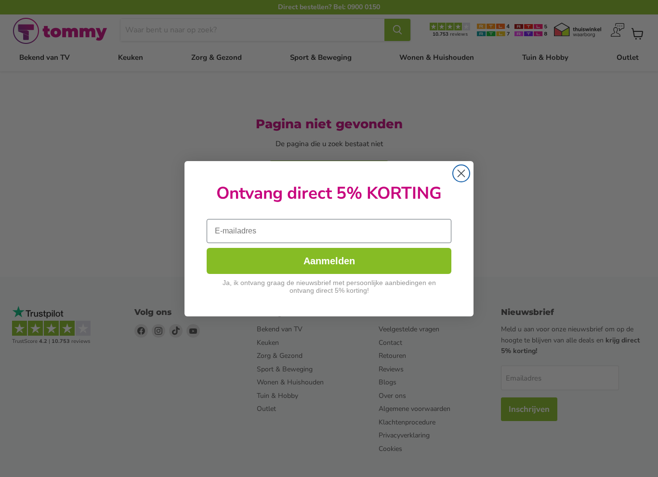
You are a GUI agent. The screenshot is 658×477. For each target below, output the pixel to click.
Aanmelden (329, 261)
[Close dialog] (461, 173)
